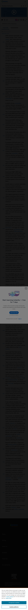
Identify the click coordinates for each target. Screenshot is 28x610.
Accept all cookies (14, 603)
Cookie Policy (8, 598)
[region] (14, 599)
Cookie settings (9, 596)
